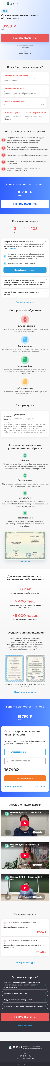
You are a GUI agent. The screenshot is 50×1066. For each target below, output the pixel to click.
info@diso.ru (25, 1056)
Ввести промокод (13, 786)
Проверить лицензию (25, 692)
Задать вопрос (25, 1025)
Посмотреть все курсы (25, 963)
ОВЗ (5, 11)
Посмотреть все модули (25, 302)
